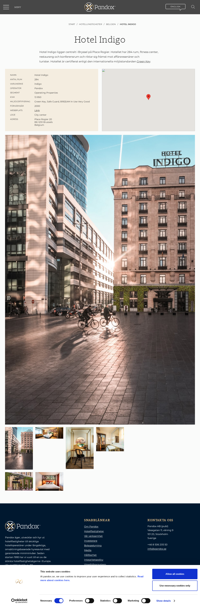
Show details (163, 600)
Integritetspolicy (93, 559)
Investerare (90, 540)
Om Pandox (91, 526)
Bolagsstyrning (93, 545)
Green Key (143, 61)
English (175, 6)
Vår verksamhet (93, 536)
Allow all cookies (175, 574)
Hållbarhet (90, 554)
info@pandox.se (157, 548)
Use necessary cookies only (175, 585)
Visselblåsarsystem (95, 564)
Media (87, 550)
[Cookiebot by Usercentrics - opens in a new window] (19, 600)
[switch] (89, 600)
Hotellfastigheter (94, 531)
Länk (37, 110)
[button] (6, 7)
